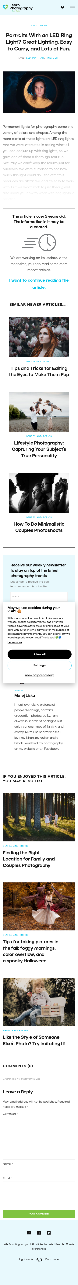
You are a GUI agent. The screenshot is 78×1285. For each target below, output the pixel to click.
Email (7, 1178)
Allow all (40, 654)
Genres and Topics (39, 436)
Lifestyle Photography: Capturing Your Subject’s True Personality (39, 449)
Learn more (15, 642)
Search (59, 1244)
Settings (40, 665)
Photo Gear (39, 26)
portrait (38, 58)
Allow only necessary (39, 675)
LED (28, 58)
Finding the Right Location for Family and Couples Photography (29, 859)
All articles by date (42, 1244)
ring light (53, 58)
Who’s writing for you (16, 1244)
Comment (10, 1114)
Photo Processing (39, 362)
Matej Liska (24, 696)
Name (8, 1164)
